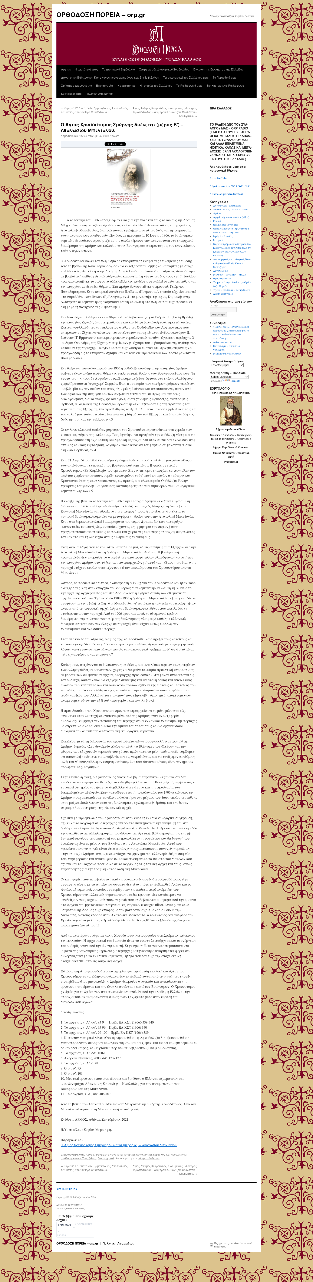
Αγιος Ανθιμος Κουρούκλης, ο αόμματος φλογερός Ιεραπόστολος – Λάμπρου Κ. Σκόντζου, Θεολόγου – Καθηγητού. (165, 112)
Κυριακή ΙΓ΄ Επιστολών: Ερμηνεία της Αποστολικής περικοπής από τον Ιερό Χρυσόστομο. (94, 110)
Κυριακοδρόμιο (71, 94)
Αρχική (65, 69)
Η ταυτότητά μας (86, 69)
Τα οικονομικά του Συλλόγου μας (185, 77)
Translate (235, 380)
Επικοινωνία (104, 85)
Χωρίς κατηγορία (223, 293)
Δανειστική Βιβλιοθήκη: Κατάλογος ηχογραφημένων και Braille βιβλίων (110, 77)
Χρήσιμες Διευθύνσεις (76, 85)
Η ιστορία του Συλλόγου (156, 85)
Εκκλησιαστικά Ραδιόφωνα (225, 85)
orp (117, 136)
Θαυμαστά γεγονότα (109, 1154)
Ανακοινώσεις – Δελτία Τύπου (230, 209)
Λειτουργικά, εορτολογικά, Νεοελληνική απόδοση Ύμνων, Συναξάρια (232, 262)
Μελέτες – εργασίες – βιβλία (229, 274)
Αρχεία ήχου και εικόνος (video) (231, 217)
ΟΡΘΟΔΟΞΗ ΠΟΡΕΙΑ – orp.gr (100, 14)
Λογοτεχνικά (106, 1158)
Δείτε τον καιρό (222, 342)
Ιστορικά (129, 1154)
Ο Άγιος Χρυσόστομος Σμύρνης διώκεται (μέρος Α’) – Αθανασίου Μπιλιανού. (119, 1145)
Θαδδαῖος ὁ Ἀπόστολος (222, 435)
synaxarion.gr (231, 461)
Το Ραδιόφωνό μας (189, 85)
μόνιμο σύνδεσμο (148, 1158)
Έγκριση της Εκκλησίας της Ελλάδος (218, 69)
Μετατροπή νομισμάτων (227, 353)
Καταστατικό (126, 85)
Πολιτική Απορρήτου (99, 94)
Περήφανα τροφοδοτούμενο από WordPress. (232, 1244)
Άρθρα (90, 1154)
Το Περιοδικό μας (224, 77)
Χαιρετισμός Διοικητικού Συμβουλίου (164, 69)
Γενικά (217, 221)
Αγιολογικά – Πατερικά (227, 205)
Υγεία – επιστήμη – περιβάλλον (231, 289)
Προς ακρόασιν (222, 278)
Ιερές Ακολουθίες (223, 236)
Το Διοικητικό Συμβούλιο (118, 69)
